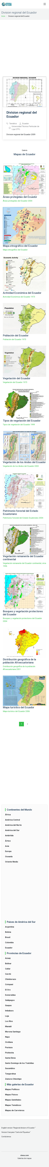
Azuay (8, 958)
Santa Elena (10, 1058)
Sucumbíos (10, 1068)
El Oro (8, 990)
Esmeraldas (10, 995)
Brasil (7, 937)
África (8, 815)
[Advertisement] (24, 46)
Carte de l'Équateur (23, 1132)
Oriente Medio (11, 862)
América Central (12, 820)
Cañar (7, 969)
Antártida (9, 835)
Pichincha (9, 1053)
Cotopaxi (9, 984)
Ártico (8, 841)
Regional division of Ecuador (24, 1128)
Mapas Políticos (12, 1089)
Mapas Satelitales (13, 1100)
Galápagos (10, 1000)
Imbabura (9, 1011)
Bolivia (8, 932)
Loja (7, 1016)
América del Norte (13, 825)
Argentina (9, 927)
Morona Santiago (13, 1032)
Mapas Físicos (11, 1094)
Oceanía (8, 856)
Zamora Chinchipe (13, 1079)
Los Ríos (9, 1021)
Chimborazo (10, 979)
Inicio (3, 16)
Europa (8, 851)
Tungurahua (10, 1074)
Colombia (9, 942)
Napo (7, 1037)
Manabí (8, 1026)
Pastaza (8, 1047)
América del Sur (12, 830)
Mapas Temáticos (13, 1105)
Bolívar (8, 963)
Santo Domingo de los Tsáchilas (19, 1063)
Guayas (8, 1005)
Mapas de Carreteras (14, 1110)
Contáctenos (6, 1137)
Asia (7, 846)
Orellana (9, 1042)
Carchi (8, 974)
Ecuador (8, 948)
